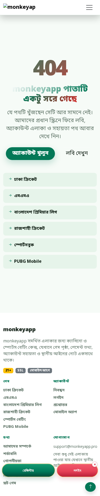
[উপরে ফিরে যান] (90, 487)
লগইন (58, 397)
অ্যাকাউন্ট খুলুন (30, 153)
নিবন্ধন (59, 390)
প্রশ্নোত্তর (60, 405)
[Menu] (89, 7)
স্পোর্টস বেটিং (14, 419)
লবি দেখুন (77, 153)
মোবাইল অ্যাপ (65, 412)
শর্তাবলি (10, 454)
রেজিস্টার (28, 470)
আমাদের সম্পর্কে (17, 446)
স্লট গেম (9, 483)
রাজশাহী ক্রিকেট (16, 412)
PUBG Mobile (15, 426)
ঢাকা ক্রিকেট (13, 390)
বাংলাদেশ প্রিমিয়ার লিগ (22, 405)
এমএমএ (10, 397)
